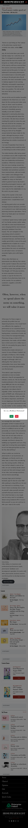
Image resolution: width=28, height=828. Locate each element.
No (16, 416)
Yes (11, 416)
